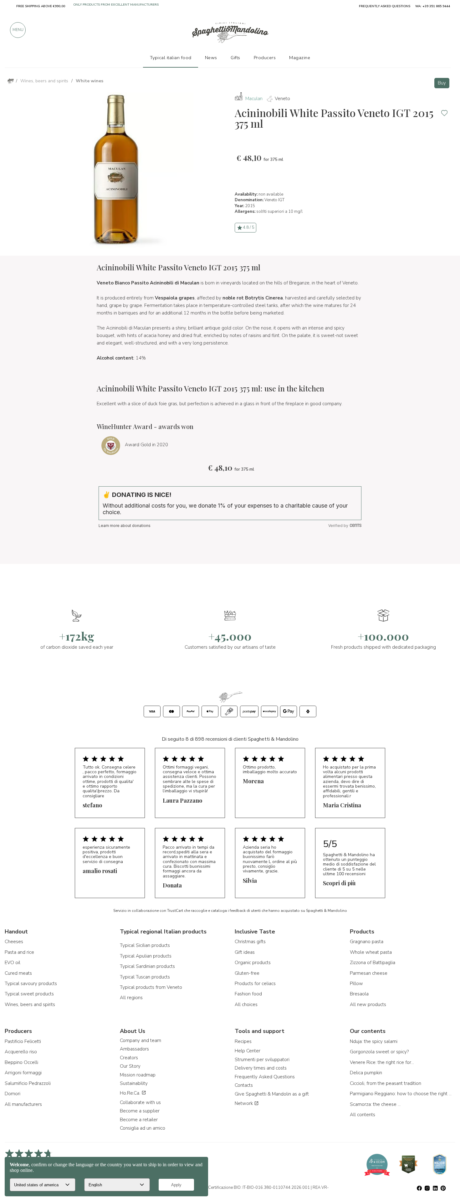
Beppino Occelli (21, 1062)
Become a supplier (140, 1111)
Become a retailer (139, 1120)
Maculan (254, 98)
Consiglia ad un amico (142, 1128)
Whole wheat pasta (371, 952)
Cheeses (14, 941)
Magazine (299, 57)
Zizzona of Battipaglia (372, 962)
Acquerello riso (21, 1052)
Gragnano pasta (366, 941)
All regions (131, 997)
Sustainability (134, 1083)
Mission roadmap (138, 1075)
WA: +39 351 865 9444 (432, 6)
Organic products (253, 962)
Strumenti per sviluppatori (262, 1059)
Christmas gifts (250, 941)
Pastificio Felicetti (23, 1041)
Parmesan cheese (368, 973)
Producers (265, 57)
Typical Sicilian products (145, 945)
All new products (368, 1004)
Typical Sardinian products (147, 966)
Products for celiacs (255, 983)
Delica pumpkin (366, 1073)
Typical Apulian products (145, 956)
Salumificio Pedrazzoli (28, 1083)
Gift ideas (245, 952)
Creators (129, 1058)
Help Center (247, 1051)
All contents (362, 1115)
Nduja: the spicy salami (373, 1041)
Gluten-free (247, 973)
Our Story (130, 1066)
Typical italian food (171, 57)
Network (244, 1103)
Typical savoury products (31, 983)
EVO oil (12, 962)
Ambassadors (134, 1049)
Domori (12, 1094)
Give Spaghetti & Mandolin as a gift (272, 1094)
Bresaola (359, 994)
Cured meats (18, 973)
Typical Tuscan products (145, 977)
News (211, 57)
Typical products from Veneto (151, 987)
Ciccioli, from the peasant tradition (385, 1083)
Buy (442, 83)
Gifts (235, 57)
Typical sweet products (29, 994)
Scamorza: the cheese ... (375, 1104)
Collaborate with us (140, 1102)
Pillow (356, 983)
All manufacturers (23, 1104)
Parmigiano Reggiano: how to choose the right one (401, 1094)
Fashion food (248, 994)
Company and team (140, 1040)
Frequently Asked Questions (265, 1077)
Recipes (243, 1041)
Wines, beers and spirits (30, 1004)
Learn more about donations (125, 525)
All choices (246, 1004)
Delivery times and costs (261, 1068)
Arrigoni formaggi (23, 1073)
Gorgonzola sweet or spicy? (379, 1052)
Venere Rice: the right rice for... (382, 1062)
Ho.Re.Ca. (130, 1093)
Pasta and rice (19, 952)
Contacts (244, 1085)
